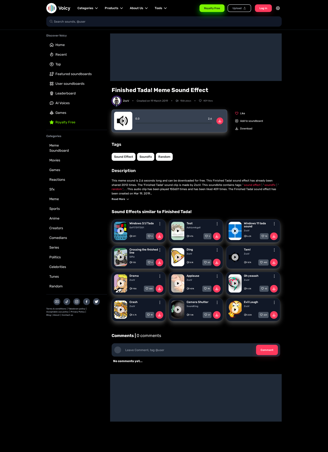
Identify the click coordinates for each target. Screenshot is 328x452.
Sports (54, 209)
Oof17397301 (136, 227)
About (56, 315)
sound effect (123, 157)
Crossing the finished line (143, 251)
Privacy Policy (78, 312)
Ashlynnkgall (193, 227)
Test (189, 223)
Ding (190, 249)
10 (266, 236)
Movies (54, 160)
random (164, 157)
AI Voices (62, 103)
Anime (54, 218)
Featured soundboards (73, 74)
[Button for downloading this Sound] (159, 236)
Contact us (67, 315)
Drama (134, 275)
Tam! (247, 249)
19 (152, 315)
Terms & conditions (56, 309)
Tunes (54, 276)
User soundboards (69, 84)
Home (60, 45)
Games (60, 113)
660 (151, 289)
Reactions (57, 180)
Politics (55, 257)
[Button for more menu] (160, 224)
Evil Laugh (251, 302)
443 (265, 262)
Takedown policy (76, 309)
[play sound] (123, 120)
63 (209, 262)
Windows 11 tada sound (255, 225)
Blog (48, 315)
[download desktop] (219, 120)
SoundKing (192, 306)
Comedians (58, 238)
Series (54, 247)
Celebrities (57, 267)
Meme (54, 199)
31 (209, 315)
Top (58, 64)
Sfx (52, 189)
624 (265, 315)
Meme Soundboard (59, 148)
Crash (133, 302)
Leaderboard (65, 93)
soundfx (146, 157)
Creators (56, 228)
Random (56, 286)
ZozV (246, 230)
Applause (193, 275)
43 (266, 289)
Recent (61, 54)
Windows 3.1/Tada (141, 223)
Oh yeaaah (251, 275)
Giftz (132, 256)
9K (209, 289)
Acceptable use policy (57, 312)
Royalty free (65, 122)
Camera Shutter (197, 302)
